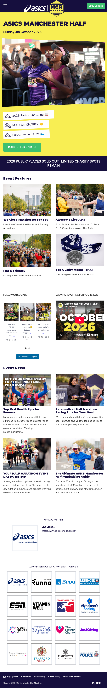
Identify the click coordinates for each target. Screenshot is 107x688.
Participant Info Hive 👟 (28, 134)
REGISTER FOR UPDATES (22, 147)
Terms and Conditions (72, 677)
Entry (96, 5)
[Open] (11, 312)
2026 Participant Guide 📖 (30, 115)
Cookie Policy (54, 677)
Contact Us (26, 677)
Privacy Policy (39, 677)
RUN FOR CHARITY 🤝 (27, 124)
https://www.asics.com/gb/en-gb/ (59, 530)
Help (98, 683)
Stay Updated (12, 677)
